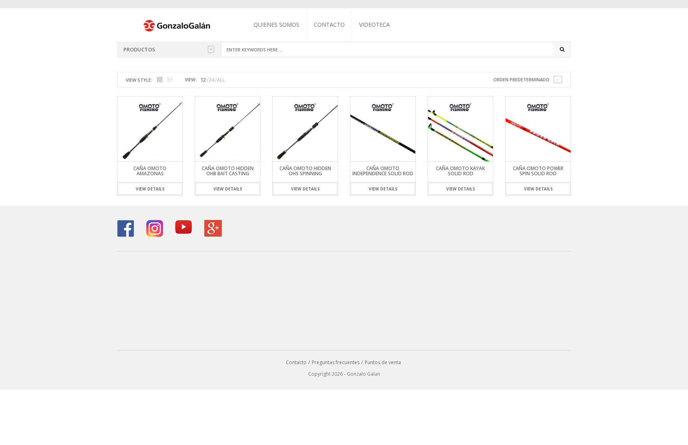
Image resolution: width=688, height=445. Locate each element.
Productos (139, 49)
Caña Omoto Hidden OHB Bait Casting (228, 171)
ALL (221, 79)
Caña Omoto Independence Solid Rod (382, 171)
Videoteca (374, 24)
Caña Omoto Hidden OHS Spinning (305, 171)
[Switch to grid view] (159, 79)
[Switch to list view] (170, 79)
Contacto (329, 24)
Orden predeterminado (521, 79)
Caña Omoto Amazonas (149, 171)
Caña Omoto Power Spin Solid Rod (538, 171)
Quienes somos (276, 24)
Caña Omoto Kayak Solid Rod (460, 171)
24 (211, 79)
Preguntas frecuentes (336, 362)
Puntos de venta (383, 362)
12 (203, 79)
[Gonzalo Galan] (177, 25)
